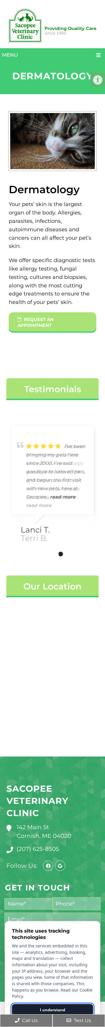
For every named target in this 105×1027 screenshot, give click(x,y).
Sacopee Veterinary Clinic (37, 800)
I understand (52, 1010)
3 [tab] (60, 554)
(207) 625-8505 (38, 848)
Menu (10, 55)
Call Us (29, 1020)
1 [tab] (43, 554)
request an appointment (36, 322)
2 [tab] (52, 554)
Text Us (82, 1020)
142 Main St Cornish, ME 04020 (44, 831)
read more (38, 505)
